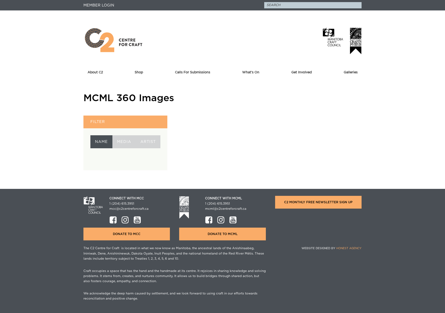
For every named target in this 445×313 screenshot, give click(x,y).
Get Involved (301, 72)
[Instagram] (125, 220)
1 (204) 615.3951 (121, 203)
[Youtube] (137, 220)
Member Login (98, 5)
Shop (139, 72)
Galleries (351, 72)
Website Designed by (332, 248)
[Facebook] (113, 220)
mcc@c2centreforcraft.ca (129, 208)
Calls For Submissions (192, 72)
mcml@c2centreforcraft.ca (225, 208)
